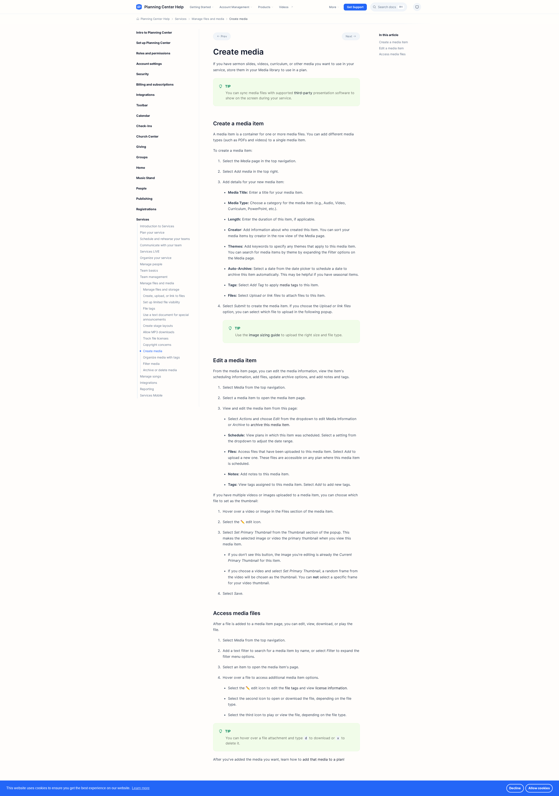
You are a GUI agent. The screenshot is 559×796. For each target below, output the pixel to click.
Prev (224, 36)
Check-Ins (144, 126)
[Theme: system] (417, 7)
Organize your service (155, 258)
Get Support (355, 7)
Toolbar (142, 105)
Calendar (143, 115)
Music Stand (145, 178)
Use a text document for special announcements (166, 317)
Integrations (145, 94)
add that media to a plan (323, 759)
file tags (291, 688)
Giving (141, 146)
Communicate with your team (161, 245)
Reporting (147, 389)
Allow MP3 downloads (158, 332)
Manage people (151, 264)
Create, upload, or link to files (164, 296)
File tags (149, 308)
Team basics (149, 270)
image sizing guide (264, 335)
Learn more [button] (141, 788)
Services (180, 19)
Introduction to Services (157, 226)
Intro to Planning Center (154, 32)
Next (349, 36)
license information (331, 688)
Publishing (144, 198)
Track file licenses (155, 338)
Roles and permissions (153, 53)
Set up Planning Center (153, 43)
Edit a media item (391, 48)
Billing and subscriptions (155, 84)
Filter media (151, 363)
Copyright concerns (157, 344)
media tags (289, 285)
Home (140, 167)
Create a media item (393, 42)
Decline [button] (515, 788)
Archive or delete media (160, 370)
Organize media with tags (161, 357)
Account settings (149, 63)
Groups (142, 157)
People (141, 188)
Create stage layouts (158, 325)
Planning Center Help (155, 19)
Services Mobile (151, 395)
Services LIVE (149, 251)
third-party (303, 93)
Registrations (146, 209)
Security (142, 74)
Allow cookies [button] (539, 788)
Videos (283, 7)
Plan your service (152, 232)
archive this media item (270, 424)
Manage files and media (208, 19)
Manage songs (150, 376)
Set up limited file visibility (161, 302)
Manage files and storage (161, 289)
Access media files (392, 54)
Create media (152, 351)
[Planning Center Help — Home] (160, 7)
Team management (153, 277)
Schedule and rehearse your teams (165, 239)
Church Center (147, 136)
